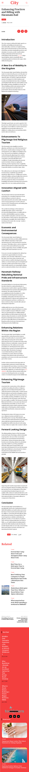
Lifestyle (4, 739)
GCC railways (14, 534)
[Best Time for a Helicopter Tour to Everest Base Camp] (5, 565)
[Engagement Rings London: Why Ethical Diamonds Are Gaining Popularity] (14, 730)
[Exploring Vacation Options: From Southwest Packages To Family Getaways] (14, 755)
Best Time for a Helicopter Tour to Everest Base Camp (17, 566)
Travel (3, 19)
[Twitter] (22, 31)
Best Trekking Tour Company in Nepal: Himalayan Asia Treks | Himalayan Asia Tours (19, 578)
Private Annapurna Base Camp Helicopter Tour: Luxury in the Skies (22, 620)
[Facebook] (18, 31)
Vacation (4, 763)
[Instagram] (14, 716)
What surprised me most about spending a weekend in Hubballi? (19, 602)
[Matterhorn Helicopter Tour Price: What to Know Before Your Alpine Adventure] (5, 590)
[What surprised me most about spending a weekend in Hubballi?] (5, 601)
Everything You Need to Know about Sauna (7, 618)
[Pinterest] (25, 31)
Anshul (4, 22)
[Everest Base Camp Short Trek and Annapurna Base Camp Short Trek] (5, 553)
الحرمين (19, 534)
